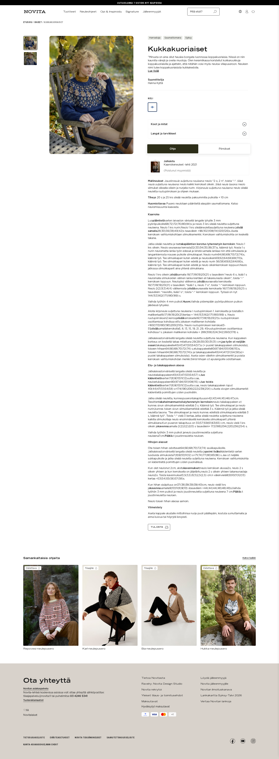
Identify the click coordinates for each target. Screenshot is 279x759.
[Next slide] (126, 95)
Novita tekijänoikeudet (88, 737)
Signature (132, 11)
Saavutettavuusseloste (121, 737)
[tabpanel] (198, 343)
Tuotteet (69, 11)
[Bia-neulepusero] (169, 607)
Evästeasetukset (60, 737)
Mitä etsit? (196, 11)
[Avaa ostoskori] (253, 11)
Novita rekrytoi (151, 689)
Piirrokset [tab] (224, 148)
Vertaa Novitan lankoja (216, 701)
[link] (198, 166)
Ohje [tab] (173, 148)
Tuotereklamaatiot (33, 700)
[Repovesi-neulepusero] (50, 607)
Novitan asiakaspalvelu (35, 688)
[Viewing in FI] (152, 107)
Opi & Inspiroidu (111, 11)
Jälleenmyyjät (152, 11)
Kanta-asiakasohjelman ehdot (40, 744)
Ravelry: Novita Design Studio (161, 683)
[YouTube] (242, 741)
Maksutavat (149, 701)
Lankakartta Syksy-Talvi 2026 (221, 695)
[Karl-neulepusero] (110, 607)
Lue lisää (153, 70)
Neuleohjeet (88, 11)
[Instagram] (253, 741)
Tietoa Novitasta (153, 677)
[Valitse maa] (240, 11)
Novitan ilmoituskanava (216, 689)
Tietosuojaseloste (34, 737)
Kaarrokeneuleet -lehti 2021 (180, 164)
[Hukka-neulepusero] (228, 607)
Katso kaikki (249, 558)
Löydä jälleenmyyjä (213, 677)
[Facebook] (232, 741)
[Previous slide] (56, 95)
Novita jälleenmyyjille (214, 683)
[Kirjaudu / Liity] (246, 11)
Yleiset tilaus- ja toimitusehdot (162, 695)
